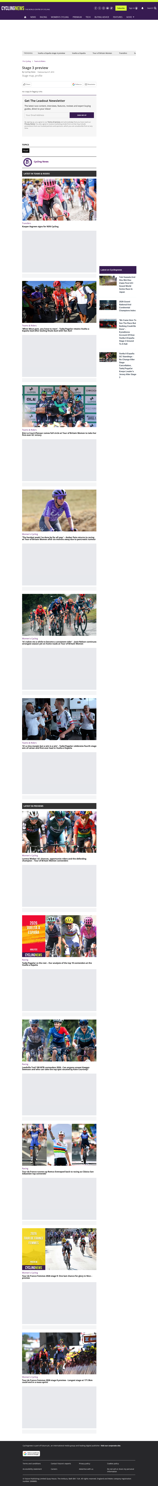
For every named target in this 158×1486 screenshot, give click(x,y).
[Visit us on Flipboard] (111, 8)
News (33, 17)
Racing (43, 17)
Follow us (78, 84)
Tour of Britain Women (102, 53)
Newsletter (91, 84)
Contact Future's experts (61, 1463)
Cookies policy (113, 1463)
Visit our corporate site (110, 1445)
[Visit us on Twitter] (99, 8)
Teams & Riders (39, 61)
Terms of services (54, 122)
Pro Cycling (27, 61)
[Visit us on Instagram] (103, 8)
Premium (77, 17)
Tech (88, 17)
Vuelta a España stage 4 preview (51, 53)
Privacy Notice (30, 124)
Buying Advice (102, 17)
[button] (151, 8)
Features (117, 17)
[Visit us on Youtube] (107, 8)
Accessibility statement (32, 1469)
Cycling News (30, 72)
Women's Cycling (60, 17)
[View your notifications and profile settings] (142, 8)
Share (28, 84)
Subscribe (121, 8)
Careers (54, 1469)
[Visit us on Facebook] (95, 8)
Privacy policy (84, 1463)
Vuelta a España (79, 53)
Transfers (123, 53)
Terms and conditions (32, 1463)
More (129, 17)
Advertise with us (86, 1469)
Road (25, 150)
